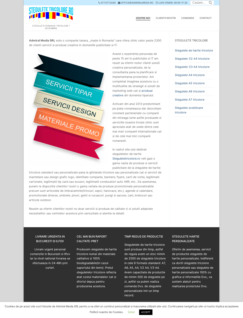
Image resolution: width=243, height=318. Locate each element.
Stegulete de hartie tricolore (194, 50)
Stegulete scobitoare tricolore (189, 110)
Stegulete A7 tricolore (189, 99)
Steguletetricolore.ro (126, 158)
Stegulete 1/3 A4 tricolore (192, 67)
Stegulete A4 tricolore (190, 75)
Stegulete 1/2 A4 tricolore (192, 58)
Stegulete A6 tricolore (190, 91)
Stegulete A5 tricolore (190, 83)
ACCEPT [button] (145, 312)
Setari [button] (131, 312)
